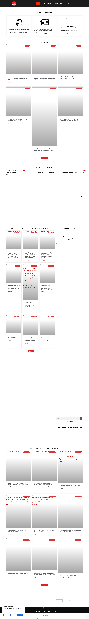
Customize (7, 614)
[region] (13, 611)
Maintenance (49, 3)
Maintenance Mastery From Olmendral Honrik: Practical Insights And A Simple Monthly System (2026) (44, 173)
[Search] (81, 418)
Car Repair (43, 3)
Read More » (10, 82)
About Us (61, 3)
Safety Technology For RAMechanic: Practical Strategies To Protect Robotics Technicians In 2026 (47, 254)
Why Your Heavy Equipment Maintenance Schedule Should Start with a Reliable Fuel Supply (30, 305)
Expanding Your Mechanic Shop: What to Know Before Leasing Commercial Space (70, 487)
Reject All (13, 614)
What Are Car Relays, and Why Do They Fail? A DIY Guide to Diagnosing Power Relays (18, 78)
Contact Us (67, 3)
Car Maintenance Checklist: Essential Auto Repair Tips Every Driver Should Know (46, 288)
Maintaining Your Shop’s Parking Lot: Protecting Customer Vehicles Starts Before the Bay (30, 340)
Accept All (20, 614)
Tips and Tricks (55, 3)
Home (38, 3)
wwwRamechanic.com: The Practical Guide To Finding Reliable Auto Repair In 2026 (44, 78)
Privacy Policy (38, 611)
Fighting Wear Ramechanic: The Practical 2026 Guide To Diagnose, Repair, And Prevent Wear (30, 254)
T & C (44, 611)
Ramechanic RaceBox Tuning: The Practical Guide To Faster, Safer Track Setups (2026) (18, 485)
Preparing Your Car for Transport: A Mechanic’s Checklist (14, 287)
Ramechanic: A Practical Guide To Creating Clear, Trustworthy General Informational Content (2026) (43, 485)
